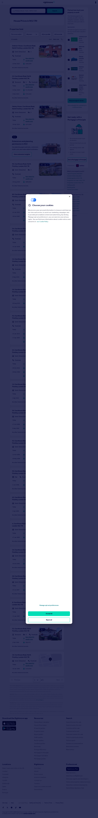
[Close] (69, 196)
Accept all (49, 614)
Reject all (49, 620)
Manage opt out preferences (49, 605)
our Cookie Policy (42, 221)
